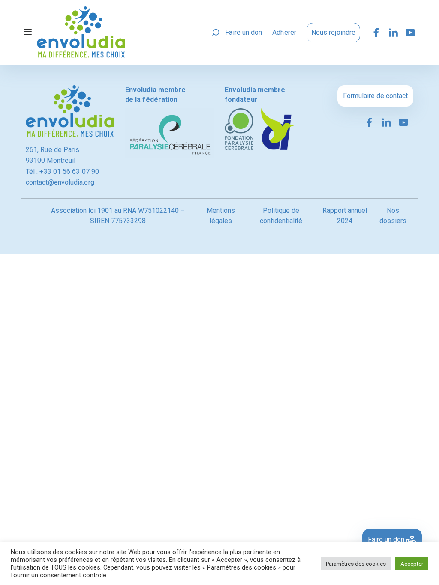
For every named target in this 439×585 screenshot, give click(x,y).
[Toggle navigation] (28, 32)
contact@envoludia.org (60, 182)
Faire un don (243, 32)
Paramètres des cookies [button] (356, 564)
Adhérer (284, 32)
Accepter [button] (411, 564)
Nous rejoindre (333, 32)
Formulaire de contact (375, 96)
